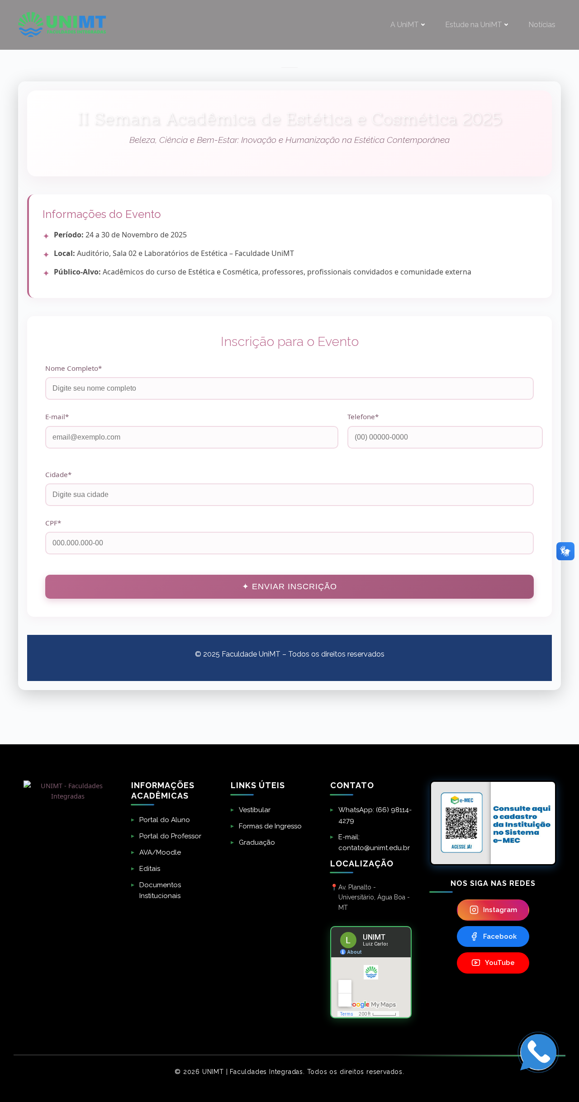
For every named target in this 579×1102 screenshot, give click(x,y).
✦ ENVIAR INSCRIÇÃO (289, 586)
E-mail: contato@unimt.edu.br (374, 842)
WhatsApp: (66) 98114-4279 (375, 815)
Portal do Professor (170, 836)
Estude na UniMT (473, 24)
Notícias (541, 24)
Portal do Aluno (164, 820)
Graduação (257, 842)
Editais (149, 869)
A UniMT (404, 24)
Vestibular (255, 810)
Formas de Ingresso (270, 826)
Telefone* (363, 416)
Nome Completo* (73, 368)
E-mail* (57, 416)
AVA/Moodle (160, 852)
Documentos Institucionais (160, 890)
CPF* (53, 522)
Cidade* (58, 474)
